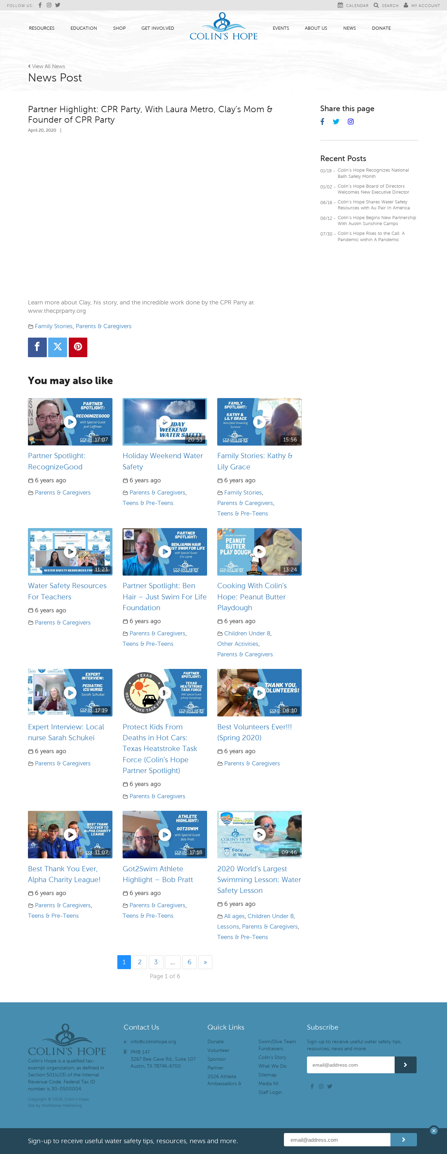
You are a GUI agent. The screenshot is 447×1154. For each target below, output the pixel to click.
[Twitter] (57, 347)
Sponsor (216, 1059)
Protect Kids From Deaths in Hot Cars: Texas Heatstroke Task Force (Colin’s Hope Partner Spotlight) (160, 748)
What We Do (272, 1066)
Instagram (50, 5)
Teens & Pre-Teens (148, 503)
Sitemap (267, 1074)
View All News (46, 66)
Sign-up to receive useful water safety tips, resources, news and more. (354, 1045)
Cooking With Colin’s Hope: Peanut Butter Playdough (252, 597)
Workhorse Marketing (62, 1105)
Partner (215, 1067)
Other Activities (237, 644)
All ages (234, 916)
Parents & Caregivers (104, 326)
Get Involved (157, 28)
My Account (425, 5)
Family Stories (54, 326)
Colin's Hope (224, 27)
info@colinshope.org (153, 1041)
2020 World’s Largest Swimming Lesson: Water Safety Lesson (259, 880)
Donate (381, 28)
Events (281, 28)
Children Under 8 (247, 633)
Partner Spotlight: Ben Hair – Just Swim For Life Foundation (165, 597)
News (349, 28)
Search (390, 5)
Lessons (228, 926)
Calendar (357, 5)
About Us (316, 28)
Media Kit (268, 1083)
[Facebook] (37, 347)
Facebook (41, 5)
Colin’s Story (272, 1057)
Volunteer (218, 1050)
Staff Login (270, 1092)
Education (84, 28)
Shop (119, 28)
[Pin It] (78, 347)
